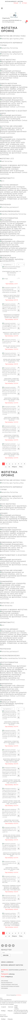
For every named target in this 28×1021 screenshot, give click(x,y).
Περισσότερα (23, 1007)
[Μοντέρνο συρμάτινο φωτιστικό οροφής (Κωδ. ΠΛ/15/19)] (11, 447)
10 (9, 466)
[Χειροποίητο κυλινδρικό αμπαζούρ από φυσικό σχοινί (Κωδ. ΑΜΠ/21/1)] (11, 307)
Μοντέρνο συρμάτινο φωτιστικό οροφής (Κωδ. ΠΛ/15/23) (11, 399)
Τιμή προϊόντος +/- (8, 264)
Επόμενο (14, 466)
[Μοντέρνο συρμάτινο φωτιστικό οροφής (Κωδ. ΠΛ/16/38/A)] (11, 371)
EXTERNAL (18, 995)
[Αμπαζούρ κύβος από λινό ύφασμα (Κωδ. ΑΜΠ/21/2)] (11, 326)
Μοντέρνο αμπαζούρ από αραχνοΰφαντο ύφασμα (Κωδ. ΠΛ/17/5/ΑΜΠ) (11, 760)
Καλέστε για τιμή (11, 274)
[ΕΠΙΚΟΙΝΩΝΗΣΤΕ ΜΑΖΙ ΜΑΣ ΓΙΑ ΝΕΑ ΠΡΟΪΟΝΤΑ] (11, 267)
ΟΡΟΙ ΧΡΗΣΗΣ (4, 980)
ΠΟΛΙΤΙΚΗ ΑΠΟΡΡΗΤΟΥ (6, 982)
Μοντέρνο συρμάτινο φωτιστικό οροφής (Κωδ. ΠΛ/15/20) (11, 743)
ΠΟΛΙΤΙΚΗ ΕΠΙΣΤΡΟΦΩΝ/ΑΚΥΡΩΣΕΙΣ (10, 986)
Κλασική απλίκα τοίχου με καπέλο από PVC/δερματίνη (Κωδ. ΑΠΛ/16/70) (11, 802)
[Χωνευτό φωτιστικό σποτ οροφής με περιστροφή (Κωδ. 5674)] (11, 290)
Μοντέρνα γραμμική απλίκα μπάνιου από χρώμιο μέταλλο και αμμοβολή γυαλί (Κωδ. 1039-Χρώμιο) (11, 923)
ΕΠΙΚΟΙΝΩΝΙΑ (4, 988)
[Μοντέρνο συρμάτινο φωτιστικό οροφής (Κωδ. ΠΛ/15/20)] (11, 734)
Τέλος (20, 466)
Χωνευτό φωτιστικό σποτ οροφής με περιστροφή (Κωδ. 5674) (11, 297)
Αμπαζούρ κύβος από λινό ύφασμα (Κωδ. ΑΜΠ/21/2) (11, 333)
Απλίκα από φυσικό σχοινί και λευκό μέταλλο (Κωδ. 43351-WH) (11, 361)
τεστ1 (11, 282)
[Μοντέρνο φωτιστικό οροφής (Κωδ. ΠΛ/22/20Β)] (11, 813)
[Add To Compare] (18, 290)
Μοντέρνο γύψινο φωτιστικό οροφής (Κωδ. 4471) (11, 869)
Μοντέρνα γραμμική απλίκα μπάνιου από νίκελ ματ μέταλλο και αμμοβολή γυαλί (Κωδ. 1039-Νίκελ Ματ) (11, 888)
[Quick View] (18, 303)
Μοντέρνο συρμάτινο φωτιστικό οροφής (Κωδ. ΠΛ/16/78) (11, 437)
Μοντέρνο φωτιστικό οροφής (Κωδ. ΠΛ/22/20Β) (12, 821)
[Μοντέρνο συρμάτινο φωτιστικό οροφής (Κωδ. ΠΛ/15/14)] (11, 410)
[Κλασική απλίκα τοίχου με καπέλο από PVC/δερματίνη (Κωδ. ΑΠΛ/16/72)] (11, 772)
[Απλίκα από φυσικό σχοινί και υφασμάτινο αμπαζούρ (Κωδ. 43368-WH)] (11, 830)
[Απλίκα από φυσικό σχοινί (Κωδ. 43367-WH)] (11, 341)
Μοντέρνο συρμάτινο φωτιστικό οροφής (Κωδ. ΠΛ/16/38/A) (11, 380)
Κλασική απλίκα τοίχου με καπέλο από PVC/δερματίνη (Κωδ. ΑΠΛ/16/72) (11, 781)
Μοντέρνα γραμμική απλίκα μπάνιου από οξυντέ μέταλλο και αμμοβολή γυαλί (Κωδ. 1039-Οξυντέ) (11, 905)
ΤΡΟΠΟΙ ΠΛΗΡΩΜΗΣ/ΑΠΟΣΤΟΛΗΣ (9, 984)
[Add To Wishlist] (18, 287)
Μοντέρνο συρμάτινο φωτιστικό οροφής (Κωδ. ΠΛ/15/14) (11, 419)
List (25, 267)
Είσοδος (16, 3)
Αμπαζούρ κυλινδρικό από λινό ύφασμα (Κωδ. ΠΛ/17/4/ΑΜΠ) (11, 854)
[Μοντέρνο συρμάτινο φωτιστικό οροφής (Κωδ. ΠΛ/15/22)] (11, 714)
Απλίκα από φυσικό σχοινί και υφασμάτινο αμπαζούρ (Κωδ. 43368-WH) (11, 836)
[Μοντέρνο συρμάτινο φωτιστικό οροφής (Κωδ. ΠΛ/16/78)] (11, 429)
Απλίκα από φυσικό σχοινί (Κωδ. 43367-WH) (11, 346)
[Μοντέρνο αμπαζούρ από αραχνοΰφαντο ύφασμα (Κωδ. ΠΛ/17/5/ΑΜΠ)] (11, 753)
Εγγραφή (24, 3)
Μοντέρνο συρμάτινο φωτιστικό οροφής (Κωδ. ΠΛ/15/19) (11, 454)
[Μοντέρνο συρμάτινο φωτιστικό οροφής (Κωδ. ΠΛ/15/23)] (11, 391)
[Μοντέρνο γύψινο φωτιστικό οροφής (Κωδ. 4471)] (11, 863)
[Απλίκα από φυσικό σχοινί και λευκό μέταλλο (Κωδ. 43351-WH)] (11, 354)
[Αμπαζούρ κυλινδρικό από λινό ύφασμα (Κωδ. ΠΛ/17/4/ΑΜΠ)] (11, 847)
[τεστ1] (11, 278)
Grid (23, 267)
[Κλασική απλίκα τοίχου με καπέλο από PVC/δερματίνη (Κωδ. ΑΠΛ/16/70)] (11, 793)
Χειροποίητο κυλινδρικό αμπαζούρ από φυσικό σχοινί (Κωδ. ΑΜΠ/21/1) (12, 316)
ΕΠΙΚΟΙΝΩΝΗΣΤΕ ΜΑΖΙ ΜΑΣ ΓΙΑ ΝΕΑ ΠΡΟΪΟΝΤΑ (11, 272)
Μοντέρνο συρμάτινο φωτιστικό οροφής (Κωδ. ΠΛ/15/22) (11, 723)
